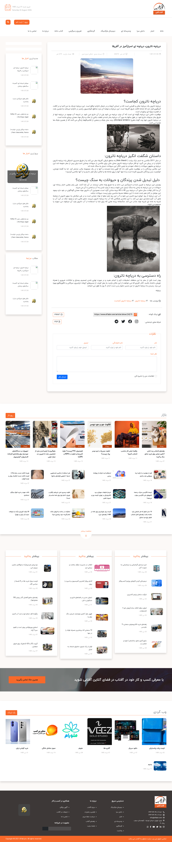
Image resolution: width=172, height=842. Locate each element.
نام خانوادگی (118, 343)
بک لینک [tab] (11, 712)
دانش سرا (141, 31)
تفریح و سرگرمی (75, 31)
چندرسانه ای (126, 31)
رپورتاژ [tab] (10, 415)
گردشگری (91, 31)
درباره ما (45, 31)
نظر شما (153, 354)
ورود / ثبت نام (21, 22)
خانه (161, 31)
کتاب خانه (59, 31)
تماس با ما (32, 31)
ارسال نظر (62, 377)
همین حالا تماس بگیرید (27, 679)
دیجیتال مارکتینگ (108, 31)
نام (156, 343)
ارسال (45, 829)
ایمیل (86, 343)
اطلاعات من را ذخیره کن (144, 376)
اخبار (152, 31)
